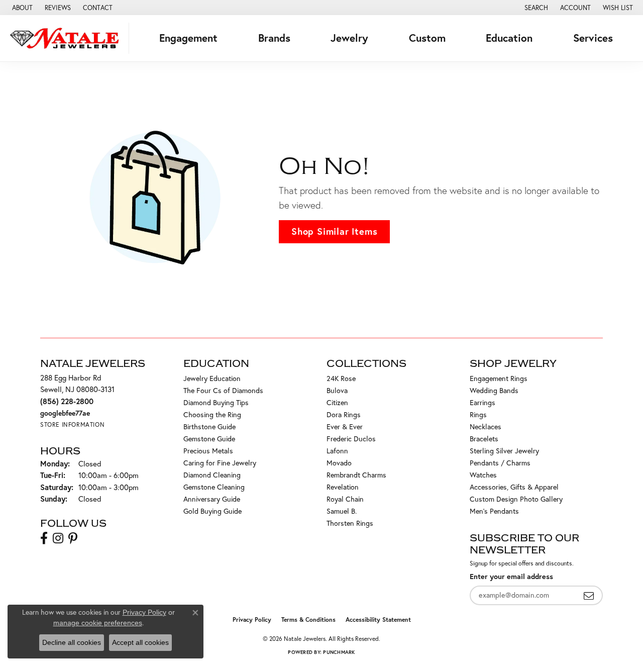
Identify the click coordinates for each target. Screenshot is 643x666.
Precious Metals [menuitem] (208, 450)
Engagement (188, 38)
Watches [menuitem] (483, 475)
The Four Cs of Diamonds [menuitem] (223, 390)
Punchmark (339, 652)
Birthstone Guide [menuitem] (209, 426)
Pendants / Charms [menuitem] (500, 462)
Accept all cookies (140, 642)
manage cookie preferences (97, 623)
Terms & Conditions (308, 619)
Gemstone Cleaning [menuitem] (214, 487)
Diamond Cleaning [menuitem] (212, 475)
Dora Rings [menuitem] (344, 414)
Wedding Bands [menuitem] (494, 390)
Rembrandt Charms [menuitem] (356, 475)
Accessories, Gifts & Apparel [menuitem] (514, 487)
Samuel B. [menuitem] (342, 511)
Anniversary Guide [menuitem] (211, 499)
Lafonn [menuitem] (337, 450)
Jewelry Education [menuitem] (212, 378)
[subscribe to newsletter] (589, 595)
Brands (274, 38)
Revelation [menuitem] (343, 487)
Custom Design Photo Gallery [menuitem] (516, 499)
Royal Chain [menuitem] (345, 499)
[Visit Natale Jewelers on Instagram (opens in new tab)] (58, 538)
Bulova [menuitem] (337, 390)
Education (509, 38)
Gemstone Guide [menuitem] (209, 438)
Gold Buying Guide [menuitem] (212, 511)
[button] (535, 7)
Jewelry (349, 38)
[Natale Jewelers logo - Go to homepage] (67, 38)
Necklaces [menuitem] (485, 426)
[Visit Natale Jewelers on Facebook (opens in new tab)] (44, 538)
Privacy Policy (252, 619)
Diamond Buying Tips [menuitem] (216, 402)
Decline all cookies (71, 642)
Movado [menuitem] (339, 462)
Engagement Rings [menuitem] (498, 378)
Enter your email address (511, 576)
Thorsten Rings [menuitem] (350, 523)
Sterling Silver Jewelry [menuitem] (504, 450)
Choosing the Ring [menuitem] (212, 414)
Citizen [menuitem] (337, 402)
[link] (21, 7)
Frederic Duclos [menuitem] (351, 438)
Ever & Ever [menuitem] (345, 426)
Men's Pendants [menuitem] (494, 511)
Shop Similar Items (334, 231)
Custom (427, 38)
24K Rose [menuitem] (341, 378)
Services (593, 38)
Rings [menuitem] (478, 414)
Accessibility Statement (378, 619)
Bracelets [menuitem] (484, 438)
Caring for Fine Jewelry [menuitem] (219, 462)
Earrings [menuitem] (482, 402)
